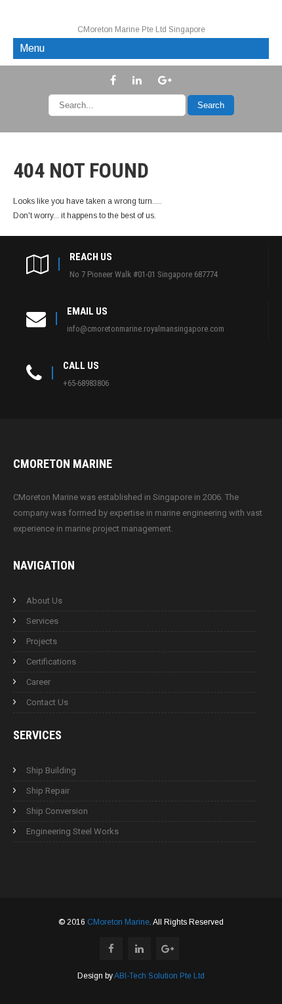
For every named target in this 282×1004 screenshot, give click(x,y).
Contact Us (47, 702)
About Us (44, 601)
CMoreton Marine (118, 922)
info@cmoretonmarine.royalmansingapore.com (145, 329)
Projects (41, 641)
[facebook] (113, 80)
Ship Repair (48, 791)
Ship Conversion (57, 811)
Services (42, 621)
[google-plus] (165, 80)
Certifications (51, 661)
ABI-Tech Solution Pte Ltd (159, 975)
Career (38, 682)
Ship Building (51, 770)
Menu (32, 48)
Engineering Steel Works (72, 831)
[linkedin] (137, 80)
